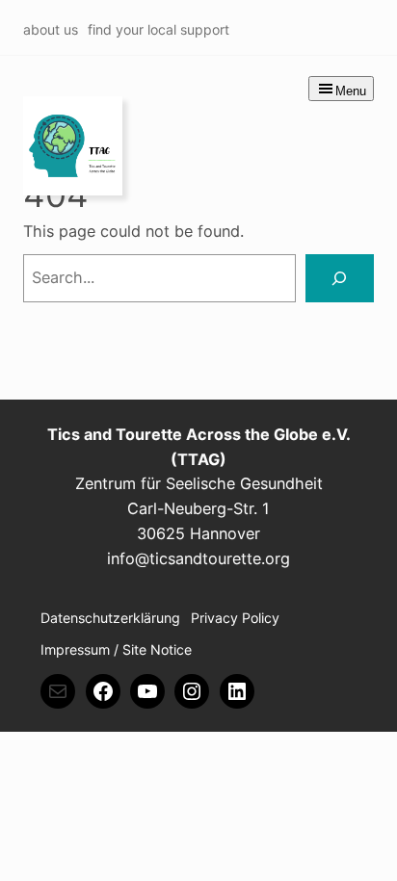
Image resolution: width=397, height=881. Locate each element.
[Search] (339, 278)
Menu (350, 91)
